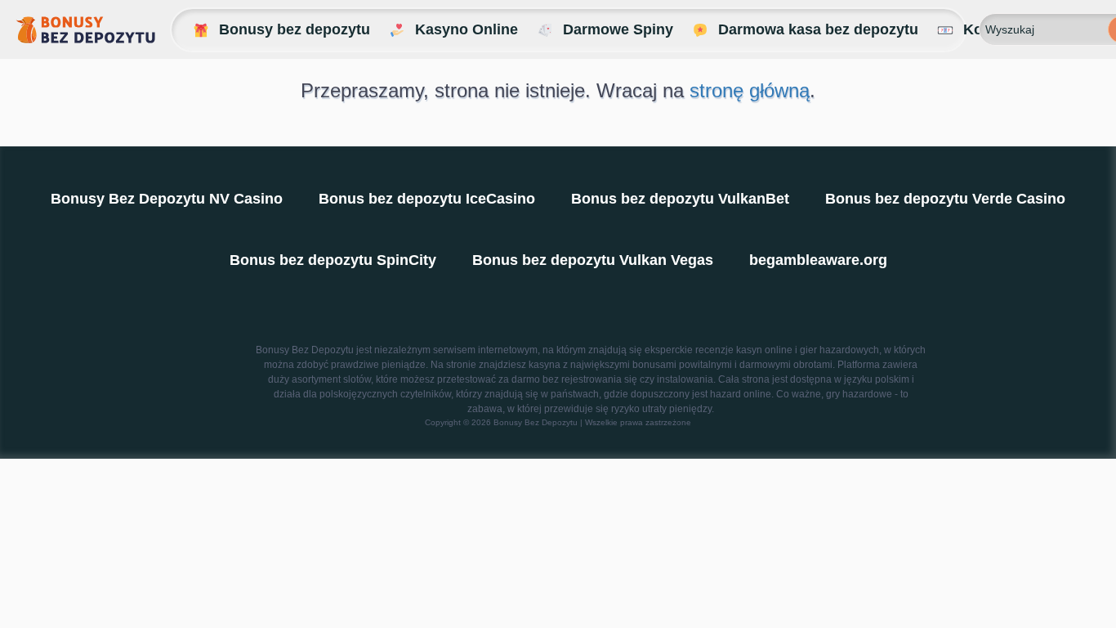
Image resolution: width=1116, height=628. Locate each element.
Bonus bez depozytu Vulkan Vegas (592, 260)
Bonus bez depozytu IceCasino (427, 199)
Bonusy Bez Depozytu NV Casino (167, 199)
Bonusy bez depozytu (294, 29)
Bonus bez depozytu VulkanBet (680, 199)
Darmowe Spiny (618, 29)
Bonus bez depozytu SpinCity (333, 260)
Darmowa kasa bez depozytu (818, 29)
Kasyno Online (466, 29)
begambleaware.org (818, 260)
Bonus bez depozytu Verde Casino (945, 199)
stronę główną (750, 90)
